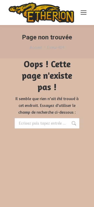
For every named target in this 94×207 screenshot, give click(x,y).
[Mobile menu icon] (83, 12)
